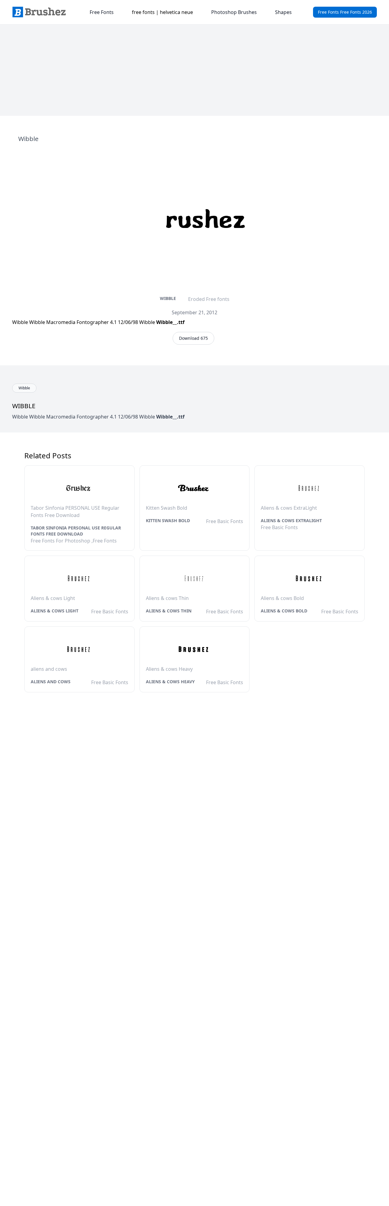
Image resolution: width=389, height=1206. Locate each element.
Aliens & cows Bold (284, 611)
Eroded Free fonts (208, 299)
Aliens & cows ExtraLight (291, 520)
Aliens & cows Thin (168, 611)
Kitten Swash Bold (168, 520)
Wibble (168, 298)
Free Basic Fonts (224, 521)
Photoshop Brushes (234, 12)
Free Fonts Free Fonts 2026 (345, 12)
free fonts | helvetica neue (162, 12)
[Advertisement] (194, 70)
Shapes (283, 12)
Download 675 (193, 338)
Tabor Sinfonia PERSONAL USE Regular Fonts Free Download (76, 531)
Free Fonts (102, 12)
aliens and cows (51, 681)
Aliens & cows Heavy (170, 681)
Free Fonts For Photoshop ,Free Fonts (74, 540)
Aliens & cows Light (54, 611)
